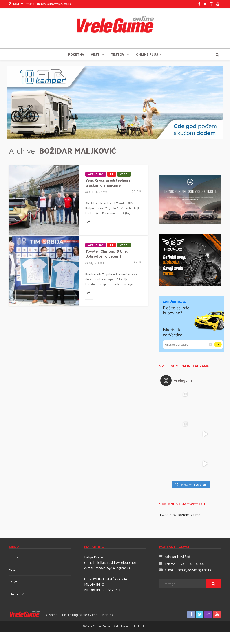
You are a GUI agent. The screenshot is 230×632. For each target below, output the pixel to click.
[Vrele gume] (115, 28)
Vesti (95, 54)
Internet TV (16, 594)
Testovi (14, 557)
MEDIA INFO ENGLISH (102, 590)
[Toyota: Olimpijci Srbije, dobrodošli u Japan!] (44, 271)
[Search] (217, 54)
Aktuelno (95, 174)
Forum (13, 582)
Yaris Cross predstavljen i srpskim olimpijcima (107, 183)
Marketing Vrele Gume (80, 615)
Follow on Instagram (193, 484)
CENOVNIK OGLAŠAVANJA (105, 579)
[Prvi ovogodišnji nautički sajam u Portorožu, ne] (175, 464)
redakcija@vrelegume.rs (113, 568)
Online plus (147, 54)
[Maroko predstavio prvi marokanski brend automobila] (205, 404)
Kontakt (108, 615)
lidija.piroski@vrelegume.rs (117, 562)
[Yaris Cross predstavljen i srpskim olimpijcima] (44, 200)
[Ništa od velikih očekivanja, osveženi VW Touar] (175, 404)
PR (111, 174)
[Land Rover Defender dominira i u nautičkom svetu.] (205, 464)
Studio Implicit (138, 626)
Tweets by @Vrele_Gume (179, 515)
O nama (51, 615)
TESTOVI (118, 54)
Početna (76, 54)
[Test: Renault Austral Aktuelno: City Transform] (205, 434)
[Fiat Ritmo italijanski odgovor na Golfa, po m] (175, 434)
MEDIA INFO (94, 584)
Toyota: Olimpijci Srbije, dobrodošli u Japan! (106, 253)
